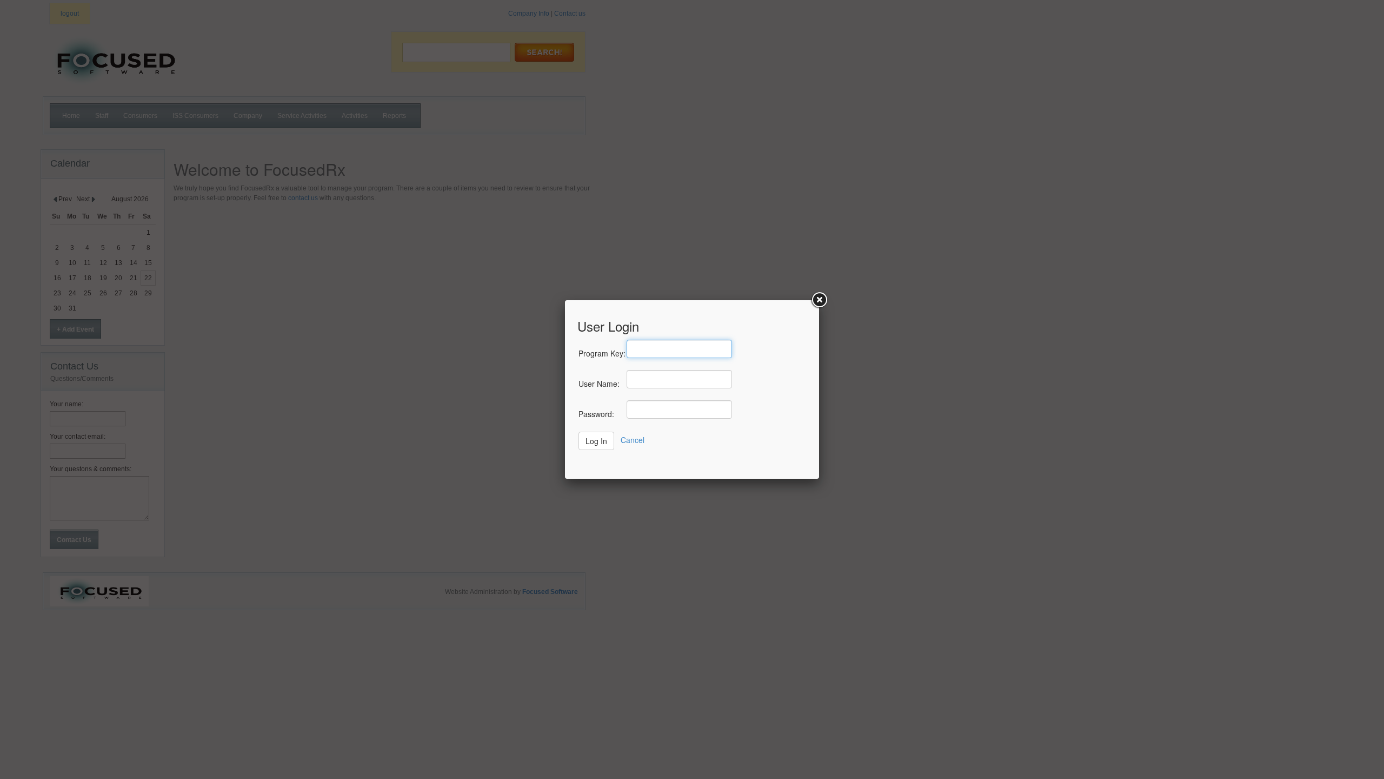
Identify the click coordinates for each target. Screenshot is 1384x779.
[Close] (819, 300)
